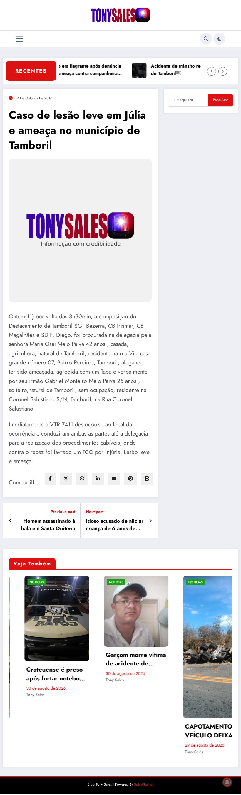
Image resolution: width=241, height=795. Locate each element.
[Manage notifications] (227, 782)
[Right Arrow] (223, 71)
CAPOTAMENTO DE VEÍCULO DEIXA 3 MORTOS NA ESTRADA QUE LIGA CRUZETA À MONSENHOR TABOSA (199, 731)
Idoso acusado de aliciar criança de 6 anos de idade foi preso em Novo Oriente (114, 524)
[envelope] (114, 479)
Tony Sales (20, 694)
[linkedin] (98, 479)
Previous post (63, 511)
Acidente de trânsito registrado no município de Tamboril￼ (186, 70)
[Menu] (19, 39)
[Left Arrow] (211, 71)
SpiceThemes (144, 784)
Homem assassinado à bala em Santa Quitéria (48, 524)
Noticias (21, 582)
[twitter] (66, 479)
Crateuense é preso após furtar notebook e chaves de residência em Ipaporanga (41, 674)
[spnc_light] (219, 39)
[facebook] (50, 479)
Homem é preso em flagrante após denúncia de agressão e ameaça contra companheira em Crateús (61, 70)
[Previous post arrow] (10, 521)
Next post (94, 511)
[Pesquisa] (206, 38)
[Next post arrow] (150, 521)
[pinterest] (130, 479)
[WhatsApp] (82, 479)
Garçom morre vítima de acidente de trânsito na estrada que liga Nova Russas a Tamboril (120, 659)
